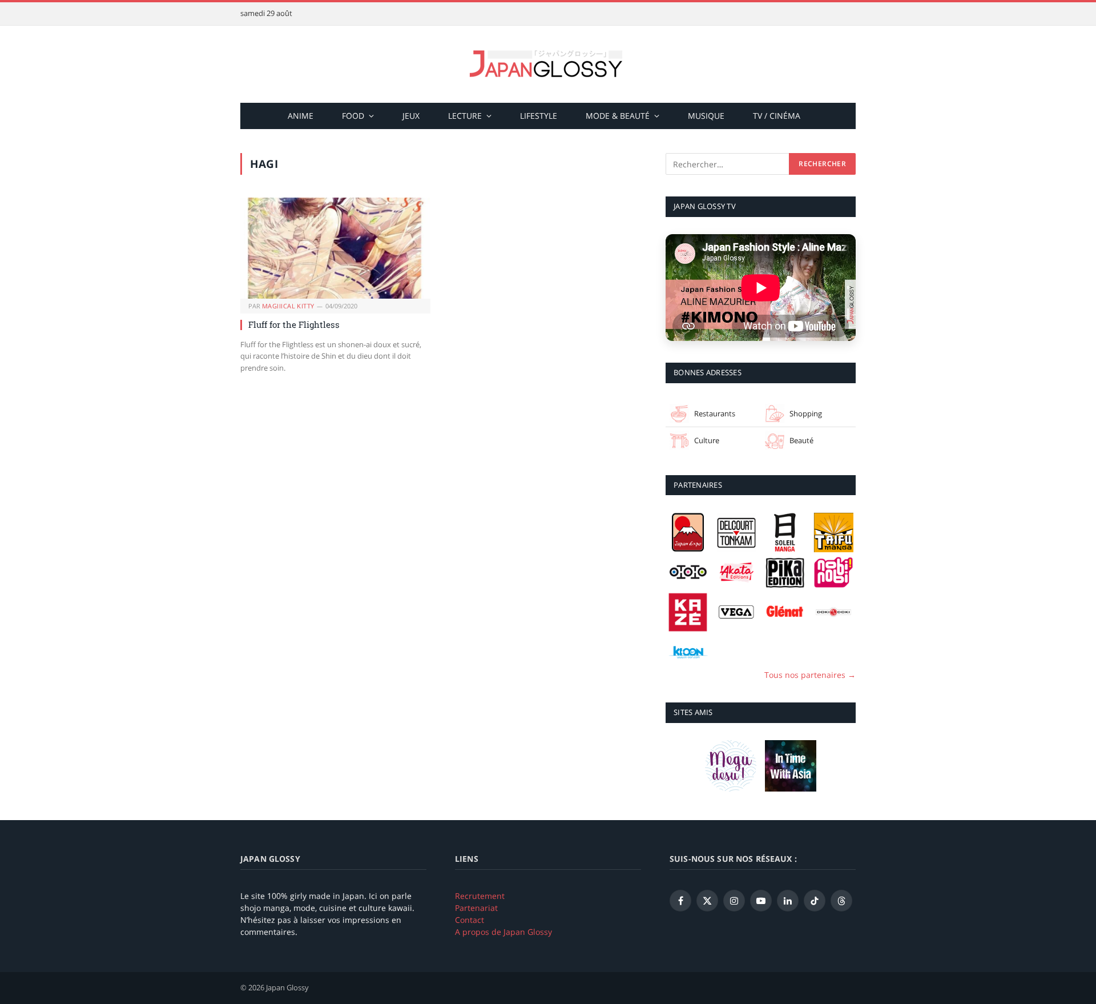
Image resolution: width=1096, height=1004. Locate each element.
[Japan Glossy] (548, 64)
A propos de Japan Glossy (503, 931)
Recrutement (480, 895)
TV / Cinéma (776, 115)
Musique (706, 115)
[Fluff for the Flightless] (335, 248)
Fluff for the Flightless (294, 324)
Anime (300, 115)
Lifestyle (538, 115)
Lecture (465, 115)
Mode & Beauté (618, 115)
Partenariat (476, 907)
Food (353, 115)
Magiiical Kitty (288, 306)
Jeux (411, 115)
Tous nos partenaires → (810, 674)
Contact (469, 919)
